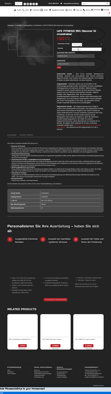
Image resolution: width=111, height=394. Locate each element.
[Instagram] (30, 4)
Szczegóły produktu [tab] (26, 135)
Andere (46, 10)
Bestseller (10, 372)
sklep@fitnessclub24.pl (71, 3)
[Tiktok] (36, 4)
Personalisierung (62, 372)
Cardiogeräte (27, 25)
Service (88, 10)
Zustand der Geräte (66, 53)
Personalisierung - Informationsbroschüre (55, 299)
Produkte (18, 25)
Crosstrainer (37, 25)
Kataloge (97, 9)
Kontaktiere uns (39, 377)
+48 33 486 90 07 (53, 3)
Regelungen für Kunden (41, 372)
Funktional (36, 10)
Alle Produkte (11, 373)
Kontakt (106, 10)
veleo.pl (101, 385)
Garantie (61, 61)
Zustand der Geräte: (64, 43)
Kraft (27, 10)
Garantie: (60, 48)
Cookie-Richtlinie (39, 375)
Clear (58, 67)
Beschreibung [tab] (11, 135)
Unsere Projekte (62, 377)
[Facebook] (25, 4)
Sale (8, 370)
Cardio (19, 10)
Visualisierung (61, 375)
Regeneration (61, 373)
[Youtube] (28, 4)
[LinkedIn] (33, 4)
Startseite (10, 25)
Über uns (37, 370)
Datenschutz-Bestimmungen (43, 373)
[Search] (107, 3)
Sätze (70, 10)
